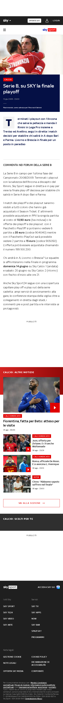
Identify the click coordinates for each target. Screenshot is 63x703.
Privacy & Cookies (22, 685)
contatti (52, 687)
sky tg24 (8, 612)
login (56, 20)
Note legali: (8, 650)
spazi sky (37, 631)
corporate (38, 671)
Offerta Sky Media (13, 671)
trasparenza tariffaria (28, 687)
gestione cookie (12, 657)
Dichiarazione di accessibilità (40, 663)
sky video (8, 618)
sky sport (9, 606)
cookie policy (39, 657)
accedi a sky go (46, 587)
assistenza (42, 687)
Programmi (38, 637)
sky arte (8, 625)
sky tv (35, 606)
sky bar (36, 625)
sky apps (36, 612)
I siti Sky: (7, 599)
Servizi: (35, 599)
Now (34, 618)
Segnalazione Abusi (33, 698)
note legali (9, 663)
